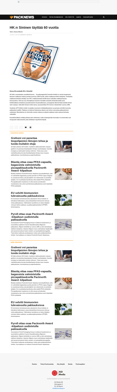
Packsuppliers (88, 17)
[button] (12, 127)
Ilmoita (78, 17)
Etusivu (44, 17)
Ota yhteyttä (69, 17)
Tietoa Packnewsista (56, 17)
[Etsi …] (104, 17)
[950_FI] (58, 2)
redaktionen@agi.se (58, 388)
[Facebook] (58, 356)
